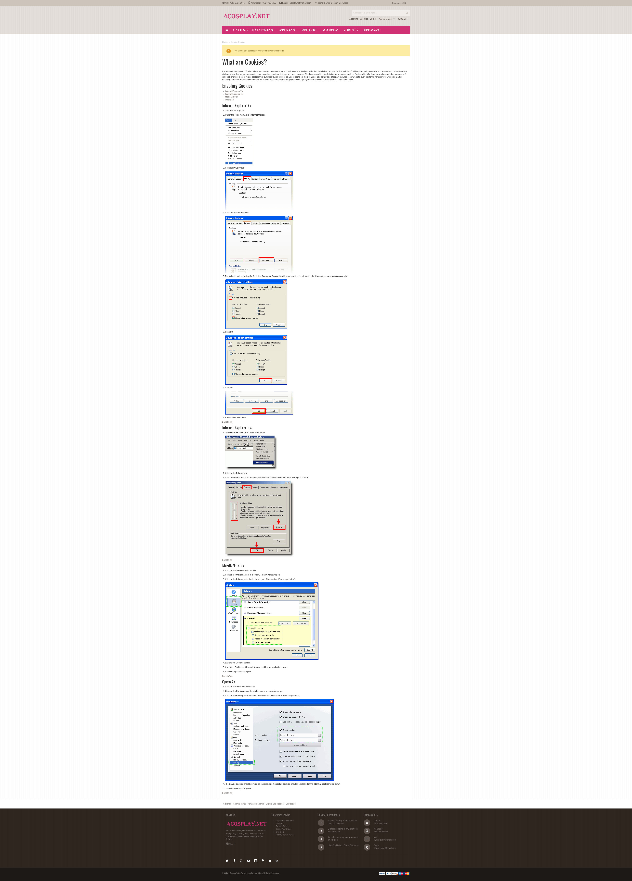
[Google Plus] (241, 860)
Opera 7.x (229, 100)
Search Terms (239, 804)
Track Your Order (283, 829)
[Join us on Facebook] (234, 860)
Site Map (227, 804)
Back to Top (227, 422)
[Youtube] (248, 860)
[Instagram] (255, 860)
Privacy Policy (282, 826)
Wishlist (364, 18)
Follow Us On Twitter (285, 835)
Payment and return (285, 821)
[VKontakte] (277, 860)
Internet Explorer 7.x (234, 91)
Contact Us (291, 804)
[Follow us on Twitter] (227, 860)
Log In (373, 18)
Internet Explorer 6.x (234, 94)
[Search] (407, 13)
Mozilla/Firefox (231, 97)
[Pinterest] (262, 860)
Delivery (279, 823)
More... (229, 844)
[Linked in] (270, 860)
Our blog (280, 832)
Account (353, 18)
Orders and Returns (275, 804)
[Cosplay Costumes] (247, 16)
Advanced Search (256, 804)
